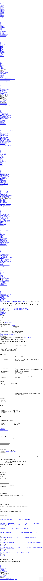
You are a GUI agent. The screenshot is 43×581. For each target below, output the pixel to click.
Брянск (1, 8)
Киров (1, 24)
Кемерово (2, 23)
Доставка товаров (3, 87)
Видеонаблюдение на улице (5, 216)
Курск (1, 29)
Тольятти (2, 56)
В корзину (2, 311)
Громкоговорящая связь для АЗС (6, 152)
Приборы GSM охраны (4, 281)
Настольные (2, 134)
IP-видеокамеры (3, 182)
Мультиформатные (3, 238)
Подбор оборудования (4, 92)
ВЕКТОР (2, 167)
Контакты (2, 93)
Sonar (1, 164)
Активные (2, 107)
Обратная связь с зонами (4, 139)
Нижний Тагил (3, 36)
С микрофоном (3, 180)
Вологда (1, 14)
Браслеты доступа (3, 245)
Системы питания (3, 285)
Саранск (1, 47)
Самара (1, 46)
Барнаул (1, 6)
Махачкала (2, 32)
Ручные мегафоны (3, 132)
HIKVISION (14, 325)
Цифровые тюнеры (3, 143)
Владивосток (2, 9)
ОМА (1, 273)
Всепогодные (2, 293)
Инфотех (2, 227)
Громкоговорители (3, 104)
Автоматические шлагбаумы (5, 261)
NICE (1, 274)
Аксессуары (2, 203)
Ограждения (2, 258)
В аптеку (2, 222)
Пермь (1, 42)
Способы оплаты (3, 86)
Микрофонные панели (4, 135)
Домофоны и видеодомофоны (5, 259)
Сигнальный (2, 300)
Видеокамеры (2, 170)
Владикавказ (2, 10)
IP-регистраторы (3, 189)
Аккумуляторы (3, 289)
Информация (2, 84)
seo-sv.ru (10, 580)
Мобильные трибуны (4, 137)
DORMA (2, 276)
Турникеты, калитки (4, 251)
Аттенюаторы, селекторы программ (6, 131)
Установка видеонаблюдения (5, 78)
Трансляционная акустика (5, 110)
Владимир (2, 11)
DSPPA (1, 159)
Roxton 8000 (2, 121)
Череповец (2, 65)
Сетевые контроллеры (4, 232)
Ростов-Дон (2, 272)
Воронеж (2, 15)
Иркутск (1, 19)
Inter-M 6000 (2, 120)
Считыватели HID (3, 240)
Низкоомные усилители (4, 116)
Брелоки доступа (3, 244)
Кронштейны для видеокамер (5, 204)
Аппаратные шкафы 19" (4, 290)
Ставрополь (2, 51)
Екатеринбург (2, 17)
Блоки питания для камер (5, 208)
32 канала (2, 188)
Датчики (2, 284)
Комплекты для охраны (4, 280)
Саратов (1, 48)
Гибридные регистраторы (5, 190)
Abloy (1, 268)
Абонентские (2, 109)
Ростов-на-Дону (3, 44)
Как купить (2, 85)
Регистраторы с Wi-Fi (4, 191)
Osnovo (1, 228)
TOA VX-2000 (3, 125)
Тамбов (1, 54)
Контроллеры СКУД (4, 230)
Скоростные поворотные (4, 174)
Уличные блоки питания (4, 288)
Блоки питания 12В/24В (4, 286)
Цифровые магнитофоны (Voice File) (7, 130)
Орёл (1, 39)
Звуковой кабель (3, 298)
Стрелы (1, 264)
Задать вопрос (3, 452)
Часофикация (2, 277)
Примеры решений (3, 83)
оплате (10, 322)
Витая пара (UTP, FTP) (4, 296)
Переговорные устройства (5, 140)
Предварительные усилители (5, 117)
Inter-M (1, 160)
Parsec (1, 275)
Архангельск (2, 4)
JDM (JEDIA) (2, 123)
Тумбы (1, 263)
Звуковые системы (3, 103)
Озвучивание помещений (5, 80)
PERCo (1, 270)
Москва (1, 3)
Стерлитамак (2, 52)
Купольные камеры (3, 171)
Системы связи (3, 138)
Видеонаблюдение (3, 169)
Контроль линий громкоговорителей (7, 129)
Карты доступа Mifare (4, 243)
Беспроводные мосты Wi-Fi (5, 197)
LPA (1, 162)
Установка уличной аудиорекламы (6, 148)
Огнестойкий (2, 297)
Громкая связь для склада (4, 151)
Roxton (1, 163)
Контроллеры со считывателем (5, 233)
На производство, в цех (4, 214)
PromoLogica (8, 578)
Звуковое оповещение (4, 566)
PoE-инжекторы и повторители (6, 195)
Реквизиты (2, 75)
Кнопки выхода (3, 250)
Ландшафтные (3, 108)
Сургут (1, 53)
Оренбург (2, 40)
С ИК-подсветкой (3, 178)
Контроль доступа (3, 229)
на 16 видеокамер (3, 202)
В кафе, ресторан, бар (4, 217)
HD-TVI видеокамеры (4, 183)
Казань (1, 20)
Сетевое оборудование (4, 193)
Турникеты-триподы (4, 252)
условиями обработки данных (11, 451)
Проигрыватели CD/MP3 (4, 142)
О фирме (2, 76)
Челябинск (2, 64)
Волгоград (2, 12)
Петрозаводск (2, 43)
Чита (1, 66)
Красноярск (2, 27)
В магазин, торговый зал (4, 213)
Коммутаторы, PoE (3, 194)
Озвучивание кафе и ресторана (5, 147)
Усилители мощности (4, 113)
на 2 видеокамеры (3, 199)
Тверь (1, 55)
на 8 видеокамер (3, 201)
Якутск (1, 67)
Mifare (1, 237)
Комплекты (2, 262)
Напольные (2, 291)
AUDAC (2, 156)
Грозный (2, 16)
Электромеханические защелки (6, 249)
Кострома (2, 25)
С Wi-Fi (1, 179)
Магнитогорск (3, 31)
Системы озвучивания (4, 567)
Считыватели (2, 234)
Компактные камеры (4, 173)
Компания (2, 71)
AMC (1, 155)
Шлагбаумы (2, 570)
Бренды (1, 91)
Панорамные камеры (4, 175)
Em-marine (2, 236)
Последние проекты (4, 72)
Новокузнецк (2, 37)
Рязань (1, 45)
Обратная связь (3, 90)
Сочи (1, 50)
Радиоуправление (3, 266)
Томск (1, 57)
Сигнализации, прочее (4, 278)
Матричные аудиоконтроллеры (5, 145)
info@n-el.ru (2, 101)
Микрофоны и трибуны (4, 133)
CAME (1, 269)
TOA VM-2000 (3, 124)
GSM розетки (2, 282)
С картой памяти (3, 181)
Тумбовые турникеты (4, 253)
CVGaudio (2, 157)
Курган (1, 28)
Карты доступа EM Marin (4, 242)
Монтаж (1, 77)
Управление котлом (3, 283)
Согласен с (8, 451)
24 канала (2, 187)
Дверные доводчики (4, 260)
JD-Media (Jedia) (3, 161)
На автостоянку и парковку (5, 220)
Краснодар (2, 26)
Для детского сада (3, 223)
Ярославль (2, 68)
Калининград (2, 21)
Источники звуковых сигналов (5, 141)
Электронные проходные (4, 254)
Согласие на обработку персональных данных (8, 579)
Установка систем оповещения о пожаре (7, 79)
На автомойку (2, 219)
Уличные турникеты (4, 256)
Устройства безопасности (4, 265)
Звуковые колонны (3, 111)
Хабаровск (2, 62)
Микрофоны (2, 207)
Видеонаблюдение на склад (5, 212)
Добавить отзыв (3, 486)
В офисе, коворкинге (4, 215)
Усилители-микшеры (4, 114)
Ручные (1, 136)
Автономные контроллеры (5, 231)
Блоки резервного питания (5, 128)
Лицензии (2, 74)
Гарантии (2, 88)
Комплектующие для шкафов (5, 294)
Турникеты (2, 569)
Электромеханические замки (5, 248)
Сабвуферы (2, 112)
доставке (6, 322)
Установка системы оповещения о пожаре (7, 150)
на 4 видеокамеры (3, 200)
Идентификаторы (3, 241)
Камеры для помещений (4, 176)
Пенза (1, 41)
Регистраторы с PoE (4, 192)
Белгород (2, 7)
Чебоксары (2, 63)
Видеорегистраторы (4, 184)
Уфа (1, 61)
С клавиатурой (3, 239)
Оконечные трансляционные (5, 115)
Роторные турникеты (4, 255)
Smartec (1, 271)
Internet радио (2, 144)
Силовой (2, 299)
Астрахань (2, 5)
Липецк (1, 30)
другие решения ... (3, 153)
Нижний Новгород (3, 35)
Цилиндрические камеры (4, 172)
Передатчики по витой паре (5, 205)
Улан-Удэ (2, 59)
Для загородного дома (4, 218)
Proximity (2, 235)
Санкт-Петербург (6, 0)
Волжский (2, 13)
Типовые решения (3, 211)
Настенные (2, 292)
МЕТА (1, 119)
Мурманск (2, 33)
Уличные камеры (3, 177)
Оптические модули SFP (4, 196)
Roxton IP (2, 122)
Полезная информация (4, 89)
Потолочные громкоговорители (6, 105)
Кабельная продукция (4, 295)
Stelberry (1, 165)
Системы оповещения (4, 118)
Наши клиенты (3, 73)
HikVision (2, 225)
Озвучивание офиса (3, 149)
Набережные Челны (4, 34)
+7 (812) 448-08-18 (3, 100)
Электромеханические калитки (6, 257)
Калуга (1, 22)
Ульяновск (2, 60)
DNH (1, 158)
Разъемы (1, 210)
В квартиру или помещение (5, 221)
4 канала (1, 185)
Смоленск (2, 49)
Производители (3, 154)
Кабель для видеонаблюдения (5, 209)
